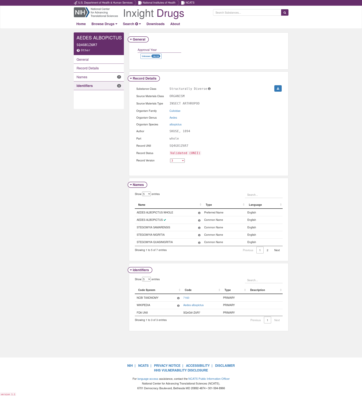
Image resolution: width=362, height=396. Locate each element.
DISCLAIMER (225, 365)
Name (141, 204)
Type (209, 204)
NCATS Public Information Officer (209, 379)
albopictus (175, 124)
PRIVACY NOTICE (167, 365)
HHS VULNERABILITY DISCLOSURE (181, 370)
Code (188, 290)
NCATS (190, 2)
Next (277, 250)
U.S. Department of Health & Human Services (105, 2)
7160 (186, 297)
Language (255, 204)
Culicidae (174, 111)
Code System (146, 290)
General (139, 39)
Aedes (173, 117)
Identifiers (141, 269)
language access (147, 379)
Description (257, 290)
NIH (130, 365)
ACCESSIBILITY (198, 365)
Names (138, 184)
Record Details (144, 78)
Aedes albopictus (193, 305)
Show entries (147, 194)
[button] (278, 88)
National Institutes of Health (159, 2)
